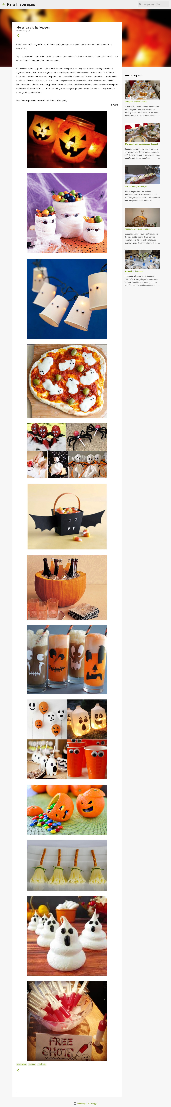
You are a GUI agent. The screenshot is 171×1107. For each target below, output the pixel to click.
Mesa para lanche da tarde (135, 102)
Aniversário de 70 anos (134, 271)
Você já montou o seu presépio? (137, 229)
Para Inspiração (21, 4)
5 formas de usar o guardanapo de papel (141, 144)
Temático (41, 1064)
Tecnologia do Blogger (87, 1103)
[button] (17, 35)
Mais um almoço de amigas (136, 186)
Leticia (32, 1064)
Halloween (21, 1064)
